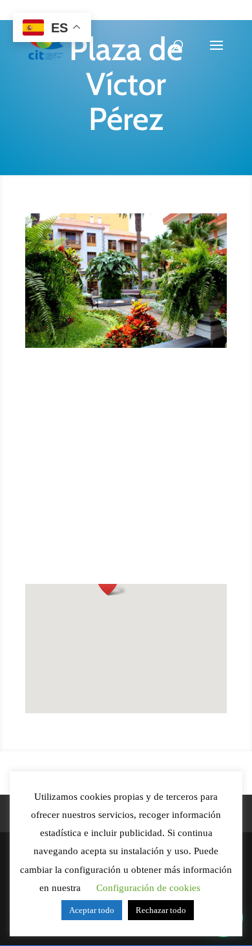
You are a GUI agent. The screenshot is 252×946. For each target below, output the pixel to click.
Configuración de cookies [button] (148, 888)
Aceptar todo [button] (91, 910)
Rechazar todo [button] (161, 910)
